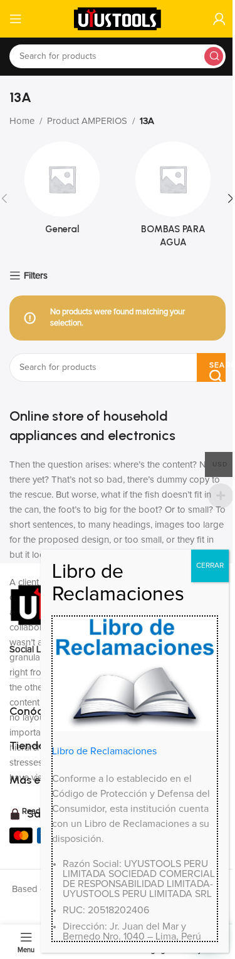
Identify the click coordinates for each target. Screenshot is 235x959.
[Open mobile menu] (15, 18)
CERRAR (210, 566)
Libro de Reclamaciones (104, 751)
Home (21, 121)
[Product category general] (62, 191)
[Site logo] (118, 18)
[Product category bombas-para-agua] (173, 198)
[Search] (213, 56)
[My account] (219, 18)
